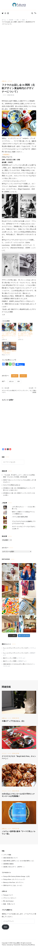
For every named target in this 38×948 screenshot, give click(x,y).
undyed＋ (6, 154)
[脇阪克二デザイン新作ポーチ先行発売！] (9, 346)
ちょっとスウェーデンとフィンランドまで (15, 648)
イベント (10, 81)
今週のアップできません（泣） (13, 721)
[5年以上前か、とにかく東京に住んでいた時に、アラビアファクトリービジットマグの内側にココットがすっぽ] (27, 606)
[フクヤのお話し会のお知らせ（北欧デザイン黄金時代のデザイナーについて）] (9, 327)
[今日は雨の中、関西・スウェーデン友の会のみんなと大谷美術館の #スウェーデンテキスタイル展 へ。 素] (10, 623)
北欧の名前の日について (10, 858)
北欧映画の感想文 (8, 864)
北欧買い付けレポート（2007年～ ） (14, 866)
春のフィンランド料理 (9, 658)
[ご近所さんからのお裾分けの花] (27, 623)
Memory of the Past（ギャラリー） (13, 882)
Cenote (9, 944)
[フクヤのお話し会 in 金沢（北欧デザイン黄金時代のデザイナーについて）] (25, 327)
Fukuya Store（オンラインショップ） (14, 879)
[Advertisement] (19, 53)
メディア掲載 (7, 854)
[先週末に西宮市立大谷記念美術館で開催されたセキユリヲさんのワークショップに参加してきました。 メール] (10, 606)
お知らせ (4, 81)
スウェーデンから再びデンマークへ (10, 390)
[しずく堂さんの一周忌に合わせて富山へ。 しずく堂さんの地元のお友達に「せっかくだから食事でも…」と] (10, 571)
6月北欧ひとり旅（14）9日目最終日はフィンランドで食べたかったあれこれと (19, 489)
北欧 (18, 381)
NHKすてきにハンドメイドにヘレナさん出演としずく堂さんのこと (19, 481)
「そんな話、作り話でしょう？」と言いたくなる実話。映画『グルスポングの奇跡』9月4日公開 (19, 476)
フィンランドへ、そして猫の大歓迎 (27, 390)
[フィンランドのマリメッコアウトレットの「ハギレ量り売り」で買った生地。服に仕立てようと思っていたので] (27, 589)
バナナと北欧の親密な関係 (20, 516)
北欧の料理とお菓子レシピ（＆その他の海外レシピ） (19, 860)
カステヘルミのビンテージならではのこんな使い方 (24, 527)
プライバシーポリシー (9, 898)
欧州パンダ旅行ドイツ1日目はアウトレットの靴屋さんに (23, 513)
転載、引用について (9, 904)
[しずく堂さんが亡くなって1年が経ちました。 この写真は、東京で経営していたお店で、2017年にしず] (27, 571)
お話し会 (11, 381)
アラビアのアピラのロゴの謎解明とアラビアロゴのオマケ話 (24, 522)
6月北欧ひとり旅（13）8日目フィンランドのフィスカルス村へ (19, 494)
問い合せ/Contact (8, 901)
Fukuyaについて (8, 895)
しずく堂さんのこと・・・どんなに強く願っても (24, 507)
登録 (5, 927)
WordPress (31, 944)
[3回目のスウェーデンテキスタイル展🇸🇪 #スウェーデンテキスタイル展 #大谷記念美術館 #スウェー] (10, 589)
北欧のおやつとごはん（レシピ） (13, 885)
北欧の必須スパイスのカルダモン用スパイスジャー (18, 664)
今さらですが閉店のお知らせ (11, 485)
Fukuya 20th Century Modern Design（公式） (17, 876)
